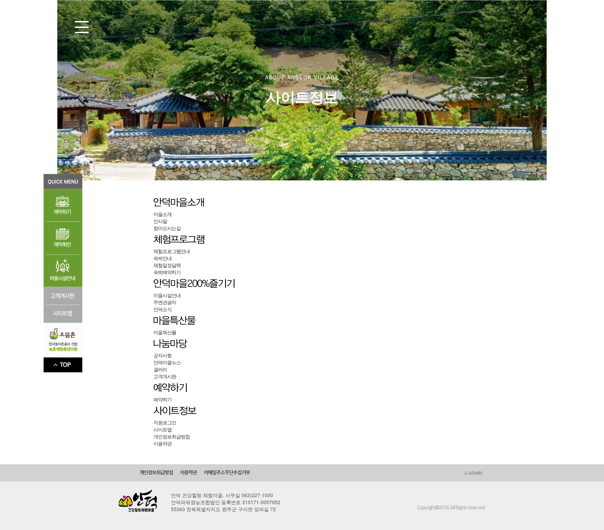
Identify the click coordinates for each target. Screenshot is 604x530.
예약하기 (162, 399)
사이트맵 (162, 429)
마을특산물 (164, 332)
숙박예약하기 (167, 271)
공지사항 (162, 355)
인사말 (160, 220)
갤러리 (160, 369)
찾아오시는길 (167, 227)
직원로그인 (164, 422)
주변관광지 (164, 302)
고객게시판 (164, 376)
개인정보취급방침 (171, 436)
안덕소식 (162, 309)
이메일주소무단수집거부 (227, 472)
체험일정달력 (167, 265)
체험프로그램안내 (171, 251)
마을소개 (162, 213)
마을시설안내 (167, 295)
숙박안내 (162, 258)
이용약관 (162, 443)
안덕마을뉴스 (167, 362)
